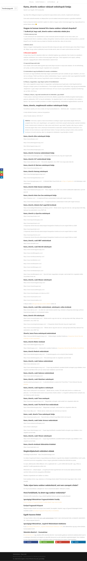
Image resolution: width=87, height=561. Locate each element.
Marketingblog (40, 2)
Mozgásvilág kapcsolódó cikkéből (42, 304)
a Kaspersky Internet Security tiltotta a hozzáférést (70, 348)
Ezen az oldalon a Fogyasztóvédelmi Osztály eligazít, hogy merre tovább (43, 502)
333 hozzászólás (39, 10)
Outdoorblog (51, 2)
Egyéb (32, 10)
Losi (29, 10)
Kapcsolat (23, 554)
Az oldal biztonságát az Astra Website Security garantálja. (29, 559)
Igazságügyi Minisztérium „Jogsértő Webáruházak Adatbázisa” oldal (44, 526)
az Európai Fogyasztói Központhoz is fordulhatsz (46, 510)
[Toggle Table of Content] (15, 8)
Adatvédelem (16, 554)
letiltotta (26, 384)
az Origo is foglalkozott (67, 181)
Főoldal (31, 2)
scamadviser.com (29, 535)
